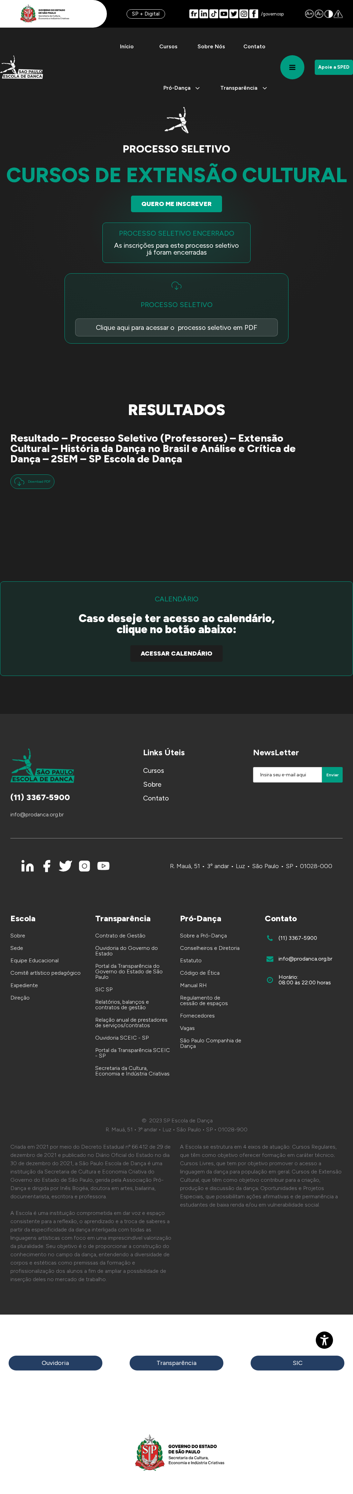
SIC (298, 1363)
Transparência (176, 1363)
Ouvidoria (55, 1363)
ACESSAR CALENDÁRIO (176, 653)
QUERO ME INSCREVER (176, 204)
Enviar (332, 775)
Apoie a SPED (334, 67)
